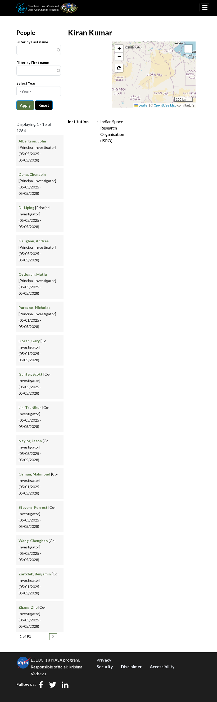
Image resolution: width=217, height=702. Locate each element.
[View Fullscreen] (188, 49)
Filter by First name (32, 63)
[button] (119, 49)
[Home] (47, 6)
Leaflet (143, 105)
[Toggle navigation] (204, 7)
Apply (25, 105)
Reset (43, 105)
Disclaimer (131, 666)
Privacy (104, 659)
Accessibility (162, 666)
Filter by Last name (32, 42)
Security (105, 666)
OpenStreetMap (165, 105)
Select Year (25, 83)
